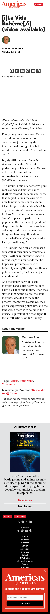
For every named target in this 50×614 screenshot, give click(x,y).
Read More (25, 500)
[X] (17, 71)
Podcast (25, 527)
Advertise (25, 539)
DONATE (38, 4)
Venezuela (9, 384)
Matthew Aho (14, 48)
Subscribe (20, 517)
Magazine (25, 549)
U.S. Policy (25, 558)
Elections (25, 552)
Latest (25, 555)
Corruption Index (25, 561)
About (25, 536)
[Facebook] (11, 71)
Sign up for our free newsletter (25, 589)
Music (14, 380)
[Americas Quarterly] (13, 4)
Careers (25, 546)
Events (25, 564)
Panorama (26, 380)
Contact (25, 543)
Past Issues (25, 506)
